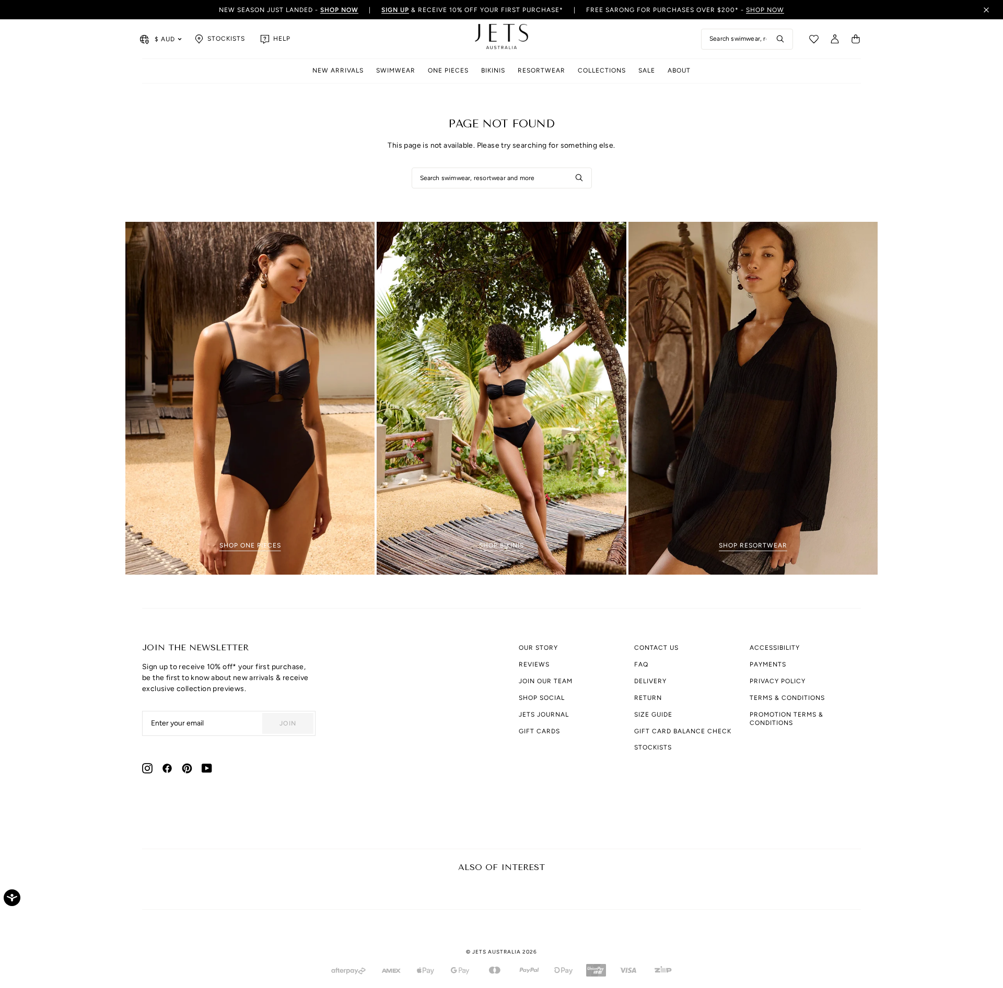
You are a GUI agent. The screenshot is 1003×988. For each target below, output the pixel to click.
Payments (768, 664)
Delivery (650, 681)
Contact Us (656, 647)
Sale (646, 70)
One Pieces (448, 70)
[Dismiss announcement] (986, 10)
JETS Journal (544, 714)
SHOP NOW (765, 10)
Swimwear (395, 70)
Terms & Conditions (787, 697)
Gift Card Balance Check (682, 731)
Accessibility (775, 647)
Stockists (653, 747)
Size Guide (653, 714)
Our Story (538, 647)
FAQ (641, 664)
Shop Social (542, 697)
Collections (602, 70)
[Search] (780, 39)
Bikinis (493, 70)
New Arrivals (338, 70)
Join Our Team (546, 681)
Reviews (534, 664)
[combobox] (747, 39)
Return (648, 697)
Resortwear (541, 70)
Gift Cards (539, 731)
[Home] (501, 38)
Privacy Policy (778, 681)
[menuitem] (338, 71)
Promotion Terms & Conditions (786, 719)
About (679, 70)
